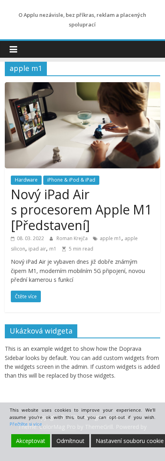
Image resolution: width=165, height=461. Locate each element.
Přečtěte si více (26, 424)
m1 (52, 248)
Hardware (26, 179)
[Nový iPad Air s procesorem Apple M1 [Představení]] (82, 87)
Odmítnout (70, 441)
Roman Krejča (72, 238)
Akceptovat (30, 441)
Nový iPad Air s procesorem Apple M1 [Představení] (81, 210)
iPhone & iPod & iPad (71, 179)
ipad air (37, 248)
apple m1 (110, 238)
